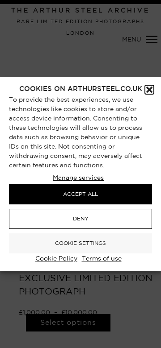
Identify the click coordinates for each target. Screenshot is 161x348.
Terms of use (102, 258)
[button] (149, 89)
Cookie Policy (56, 258)
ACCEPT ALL (80, 194)
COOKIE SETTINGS (80, 243)
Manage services (78, 178)
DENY (81, 218)
